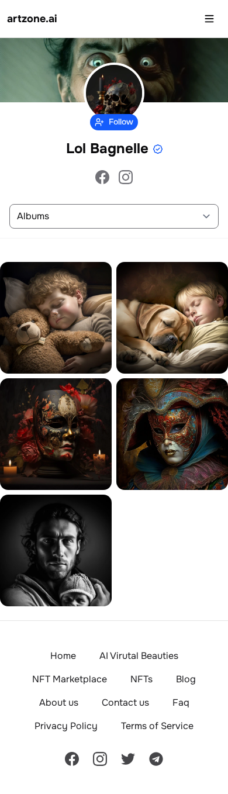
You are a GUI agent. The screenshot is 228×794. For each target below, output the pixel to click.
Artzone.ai (32, 18)
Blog (186, 679)
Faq (180, 702)
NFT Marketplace (69, 679)
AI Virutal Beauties (138, 656)
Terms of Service (157, 726)
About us (58, 702)
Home (63, 656)
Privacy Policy (66, 726)
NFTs (141, 679)
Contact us (125, 702)
